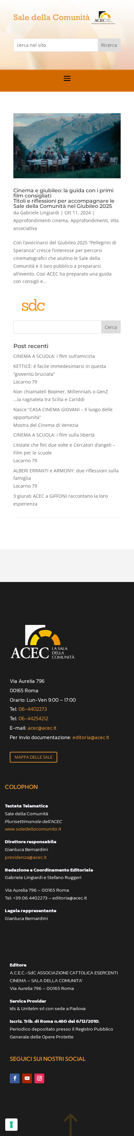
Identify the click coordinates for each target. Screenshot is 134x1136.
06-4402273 (33, 709)
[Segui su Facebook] (15, 1078)
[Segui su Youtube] (27, 1078)
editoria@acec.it (91, 737)
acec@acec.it (42, 728)
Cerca (111, 327)
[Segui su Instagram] (39, 1078)
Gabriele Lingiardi (39, 213)
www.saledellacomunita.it (33, 828)
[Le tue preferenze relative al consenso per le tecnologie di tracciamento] (11, 1124)
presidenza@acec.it (26, 857)
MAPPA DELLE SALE (33, 757)
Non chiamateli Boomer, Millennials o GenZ (60, 395)
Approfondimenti (89, 220)
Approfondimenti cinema (40, 220)
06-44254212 (33, 718)
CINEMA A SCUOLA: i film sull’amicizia (54, 356)
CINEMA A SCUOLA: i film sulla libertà (54, 435)
